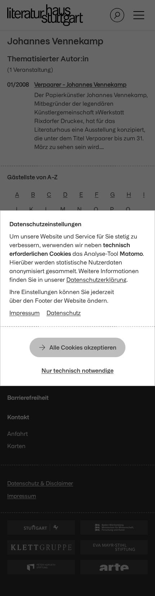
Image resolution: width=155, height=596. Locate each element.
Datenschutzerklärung (96, 279)
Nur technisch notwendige (77, 370)
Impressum (24, 313)
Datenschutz (63, 313)
